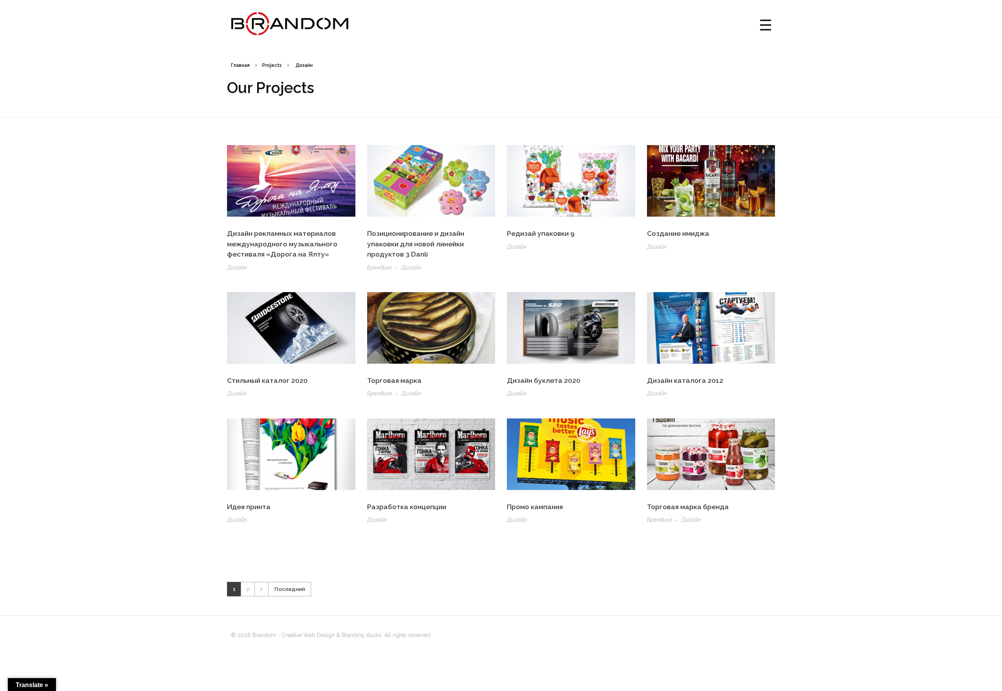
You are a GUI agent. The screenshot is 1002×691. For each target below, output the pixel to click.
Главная (240, 65)
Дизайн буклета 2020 (543, 380)
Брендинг (379, 267)
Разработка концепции (406, 507)
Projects (272, 65)
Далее (261, 589)
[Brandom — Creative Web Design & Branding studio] (289, 24)
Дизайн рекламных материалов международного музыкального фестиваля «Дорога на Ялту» (282, 243)
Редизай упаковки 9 (541, 233)
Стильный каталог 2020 (267, 380)
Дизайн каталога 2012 (685, 380)
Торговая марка (394, 380)
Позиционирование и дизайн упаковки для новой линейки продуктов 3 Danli (415, 243)
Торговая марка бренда (688, 507)
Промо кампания (535, 507)
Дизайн (237, 267)
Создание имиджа (678, 233)
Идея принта (248, 507)
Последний (289, 589)
